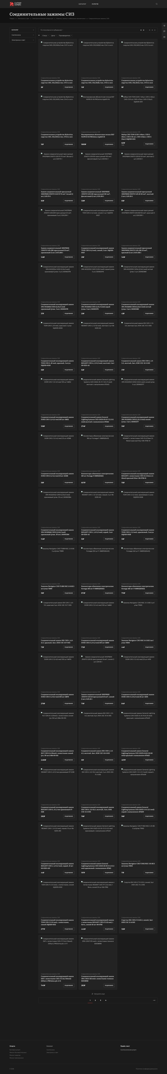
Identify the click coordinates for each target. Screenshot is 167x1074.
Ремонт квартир (15, 1055)
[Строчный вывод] (152, 30)
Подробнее (69, 87)
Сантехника (16, 35)
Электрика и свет (18, 40)
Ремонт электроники (17, 1058)
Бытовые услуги (15, 1050)
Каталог (50, 1046)
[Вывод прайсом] (155, 30)
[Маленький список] (141, 30)
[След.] (153, 1000)
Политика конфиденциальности (146, 1069)
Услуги (12, 1046)
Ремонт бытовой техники (18, 1052)
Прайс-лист (125, 1046)
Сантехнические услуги (128, 1050)
